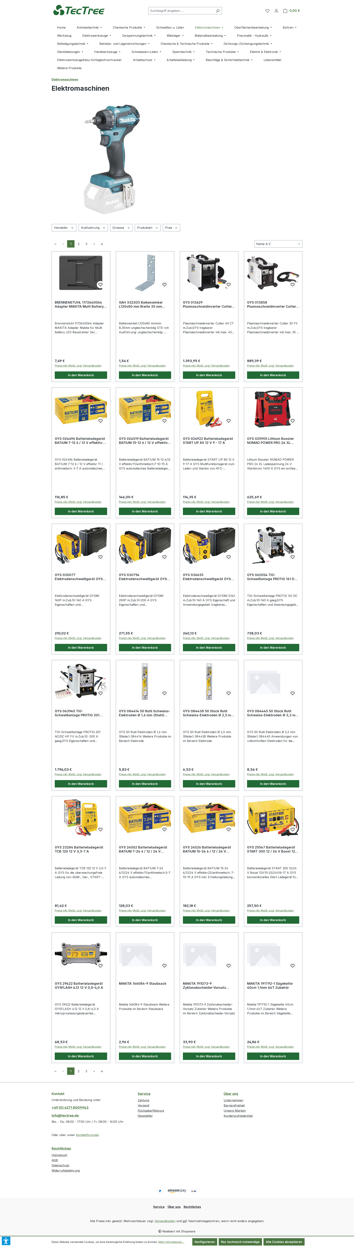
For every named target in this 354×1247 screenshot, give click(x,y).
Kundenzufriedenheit (238, 1116)
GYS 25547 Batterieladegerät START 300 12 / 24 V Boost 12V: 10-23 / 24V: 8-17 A (272, 849)
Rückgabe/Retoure (151, 1110)
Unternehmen (233, 1100)
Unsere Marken (235, 1110)
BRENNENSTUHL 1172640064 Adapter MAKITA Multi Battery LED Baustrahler (79, 304)
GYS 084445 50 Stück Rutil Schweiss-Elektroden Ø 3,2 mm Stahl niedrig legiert (272, 713)
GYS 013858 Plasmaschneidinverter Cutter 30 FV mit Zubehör (271, 304)
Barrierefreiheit (234, 1105)
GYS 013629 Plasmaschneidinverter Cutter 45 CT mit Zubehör (207, 304)
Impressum (59, 1155)
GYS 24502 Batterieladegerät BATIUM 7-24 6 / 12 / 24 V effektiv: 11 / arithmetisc (143, 849)
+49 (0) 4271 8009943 (70, 1107)
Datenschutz (60, 1165)
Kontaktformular (87, 1135)
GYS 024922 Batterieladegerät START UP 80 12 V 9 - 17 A (208, 441)
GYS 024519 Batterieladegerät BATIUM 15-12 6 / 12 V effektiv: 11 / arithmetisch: (144, 441)
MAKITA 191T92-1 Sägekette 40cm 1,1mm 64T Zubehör (270, 985)
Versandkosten (165, 1221)
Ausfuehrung (90, 227)
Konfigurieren (205, 1242)
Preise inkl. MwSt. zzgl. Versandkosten (78, 365)
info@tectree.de (65, 1115)
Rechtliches (61, 1148)
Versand (143, 1105)
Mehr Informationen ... (171, 1241)
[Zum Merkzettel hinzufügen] (100, 284)
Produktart (145, 227)
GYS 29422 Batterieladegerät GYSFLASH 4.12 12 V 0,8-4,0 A (79, 985)
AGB (55, 1160)
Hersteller (61, 227)
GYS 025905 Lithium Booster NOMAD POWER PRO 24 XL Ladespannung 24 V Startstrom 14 (272, 441)
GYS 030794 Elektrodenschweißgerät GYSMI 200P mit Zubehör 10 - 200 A (145, 577)
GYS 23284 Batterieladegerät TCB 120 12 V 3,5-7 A (79, 849)
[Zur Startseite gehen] (79, 10)
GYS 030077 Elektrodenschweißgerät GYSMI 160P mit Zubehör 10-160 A (81, 577)
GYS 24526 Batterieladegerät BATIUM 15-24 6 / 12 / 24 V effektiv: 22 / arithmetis (207, 849)
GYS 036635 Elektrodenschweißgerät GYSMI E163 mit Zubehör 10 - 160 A (209, 577)
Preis (169, 227)
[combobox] (181, 10)
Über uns (231, 1094)
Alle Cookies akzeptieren (284, 1242)
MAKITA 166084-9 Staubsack (142, 983)
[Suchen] (217, 10)
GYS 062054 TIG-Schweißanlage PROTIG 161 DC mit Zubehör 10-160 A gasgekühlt (272, 577)
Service (144, 1094)
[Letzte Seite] (101, 244)
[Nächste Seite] (94, 244)
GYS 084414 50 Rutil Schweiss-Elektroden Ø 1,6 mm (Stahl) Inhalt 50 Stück (144, 713)
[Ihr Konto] (276, 10)
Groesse (118, 227)
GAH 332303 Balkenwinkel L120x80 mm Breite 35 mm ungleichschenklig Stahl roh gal (145, 304)
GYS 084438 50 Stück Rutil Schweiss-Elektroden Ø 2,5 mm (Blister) (208, 713)
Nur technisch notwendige (240, 1242)
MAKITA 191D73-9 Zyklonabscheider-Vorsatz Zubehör (204, 986)
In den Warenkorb (81, 375)
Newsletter (145, 1116)
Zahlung (143, 1100)
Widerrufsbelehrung (66, 1170)
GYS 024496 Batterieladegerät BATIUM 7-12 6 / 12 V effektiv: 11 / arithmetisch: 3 (81, 441)
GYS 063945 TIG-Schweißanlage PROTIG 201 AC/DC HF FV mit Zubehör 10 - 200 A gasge (79, 713)
